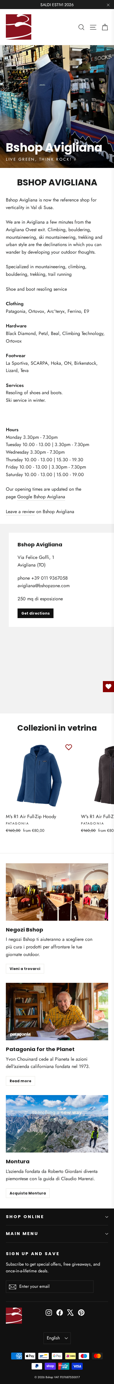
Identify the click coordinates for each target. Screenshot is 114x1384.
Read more (20, 1080)
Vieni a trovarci (25, 968)
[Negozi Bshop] (57, 892)
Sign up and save (33, 1254)
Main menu (22, 1233)
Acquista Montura (28, 1193)
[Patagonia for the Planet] (57, 1011)
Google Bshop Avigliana (41, 496)
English (53, 1338)
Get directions (35, 613)
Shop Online (25, 1217)
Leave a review (20, 511)
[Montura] (57, 1124)
